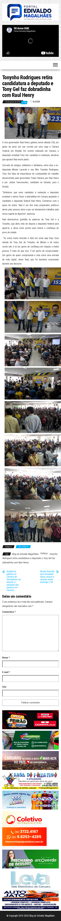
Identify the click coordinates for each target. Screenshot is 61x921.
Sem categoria (23, 547)
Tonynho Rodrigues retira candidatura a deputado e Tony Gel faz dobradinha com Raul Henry (29, 558)
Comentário (9, 611)
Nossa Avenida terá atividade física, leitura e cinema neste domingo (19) (47, 576)
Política (44, 553)
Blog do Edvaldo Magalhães (25, 554)
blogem (36, 101)
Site (4, 686)
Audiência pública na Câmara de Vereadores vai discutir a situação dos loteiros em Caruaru (13, 580)
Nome (6, 657)
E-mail (6, 672)
